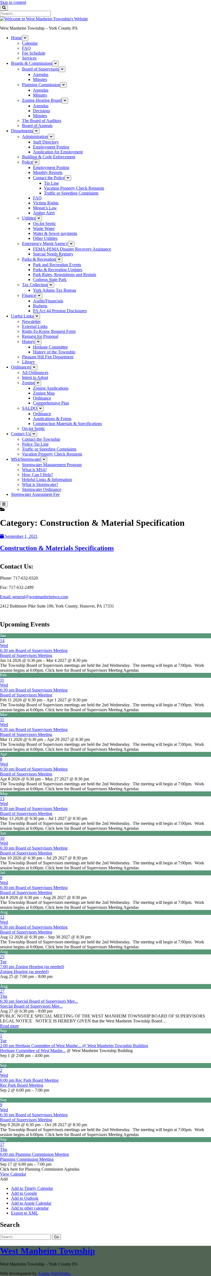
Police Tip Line (35, 444)
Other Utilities (45, 238)
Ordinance (42, 398)
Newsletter (31, 321)
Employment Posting (51, 147)
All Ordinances (35, 372)
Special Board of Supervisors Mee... (31, 1006)
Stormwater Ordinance (41, 489)
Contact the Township (41, 439)
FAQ (26, 48)
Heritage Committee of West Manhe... (33, 1050)
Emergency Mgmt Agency (45, 243)
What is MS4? (34, 469)
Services (29, 58)
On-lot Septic (44, 223)
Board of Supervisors (40, 69)
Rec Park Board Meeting (21, 1085)
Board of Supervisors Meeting (26, 655)
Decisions (41, 110)
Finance (29, 295)
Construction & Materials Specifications (57, 548)
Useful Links (22, 316)
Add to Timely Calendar (32, 1188)
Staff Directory (46, 142)
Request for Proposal (40, 336)
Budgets (40, 305)
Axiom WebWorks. (54, 1273)
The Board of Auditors (41, 120)
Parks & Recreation (39, 259)
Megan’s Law (45, 208)
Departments (22, 130)
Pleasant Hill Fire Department (47, 357)
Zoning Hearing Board (42, 100)
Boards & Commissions (31, 63)
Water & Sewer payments (55, 233)
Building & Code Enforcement (48, 156)
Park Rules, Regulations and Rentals (64, 274)
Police (27, 162)
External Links (35, 326)
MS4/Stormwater (26, 459)
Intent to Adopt (35, 377)
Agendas (40, 74)
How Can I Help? (37, 474)
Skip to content (13, 2)
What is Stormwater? (40, 484)
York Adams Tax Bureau (54, 290)
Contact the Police (49, 177)
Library (28, 361)
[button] (4, 1179)
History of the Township (54, 352)
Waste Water (44, 228)
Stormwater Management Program (52, 464)
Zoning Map (44, 393)
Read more (9, 1026)
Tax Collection (35, 284)
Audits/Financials (48, 301)
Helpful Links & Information (47, 479)
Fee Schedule (33, 53)
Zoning (28, 382)
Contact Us (20, 433)
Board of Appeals (37, 125)
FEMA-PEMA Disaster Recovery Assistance (72, 249)
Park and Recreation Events (57, 264)
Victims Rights (46, 203)
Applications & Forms (52, 418)
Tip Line (51, 183)
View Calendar (13, 1174)
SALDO (29, 408)
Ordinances (21, 367)
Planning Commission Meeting (27, 1159)
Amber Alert (44, 212)
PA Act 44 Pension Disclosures (60, 310)
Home (16, 37)
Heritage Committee (50, 347)
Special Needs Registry (53, 254)
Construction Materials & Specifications (67, 423)
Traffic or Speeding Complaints (71, 193)
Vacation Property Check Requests (74, 188)
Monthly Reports (47, 172)
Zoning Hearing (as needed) (24, 971)
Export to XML (24, 1213)
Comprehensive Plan (51, 403)
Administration (35, 136)
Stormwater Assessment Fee (35, 494)
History (28, 341)
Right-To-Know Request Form (49, 331)
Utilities (28, 218)
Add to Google (24, 1193)
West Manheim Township (47, 1251)
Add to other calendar (30, 1208)
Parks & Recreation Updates (57, 269)
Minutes (40, 79)
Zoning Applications (50, 388)
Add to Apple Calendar (31, 1203)
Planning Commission (41, 84)
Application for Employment (58, 152)
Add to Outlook (24, 1198)
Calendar (30, 43)
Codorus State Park (49, 279)
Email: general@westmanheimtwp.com (34, 596)
